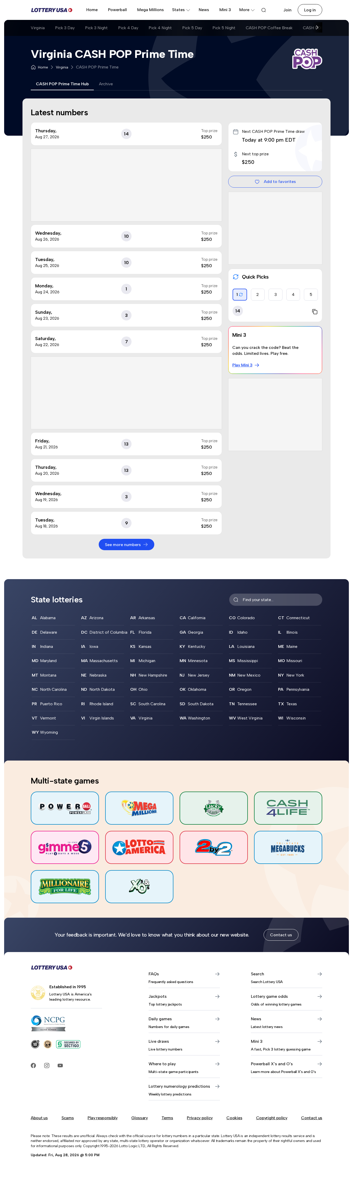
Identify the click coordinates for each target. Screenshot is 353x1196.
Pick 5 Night (223, 27)
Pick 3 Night (96, 27)
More (244, 9)
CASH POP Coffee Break (269, 27)
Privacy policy (200, 1117)
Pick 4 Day (128, 27)
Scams (68, 1117)
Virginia (38, 27)
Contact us (281, 934)
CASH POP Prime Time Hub (62, 83)
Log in (310, 9)
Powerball (117, 9)
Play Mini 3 (242, 365)
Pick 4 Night (160, 27)
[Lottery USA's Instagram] (46, 1065)
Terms (167, 1117)
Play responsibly (103, 1117)
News (204, 9)
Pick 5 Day (192, 27)
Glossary (139, 1117)
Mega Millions (150, 9)
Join (287, 9)
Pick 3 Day (65, 27)
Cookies (234, 1117)
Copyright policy (271, 1117)
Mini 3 (225, 9)
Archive (106, 83)
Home (92, 9)
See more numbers (123, 544)
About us (39, 1117)
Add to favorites (280, 181)
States (178, 9)
